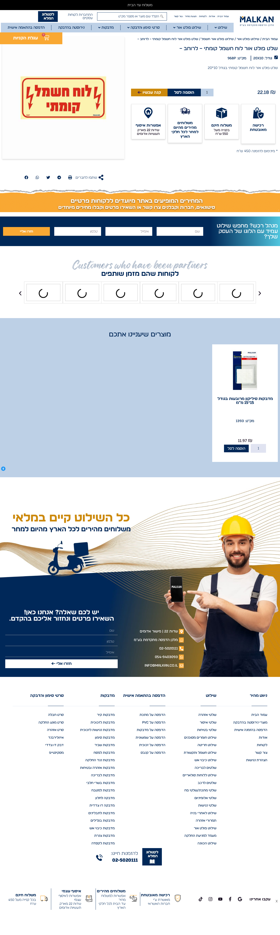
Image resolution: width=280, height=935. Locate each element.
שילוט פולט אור (248, 39)
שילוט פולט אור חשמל (217, 39)
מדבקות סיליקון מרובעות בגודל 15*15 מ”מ (245, 401)
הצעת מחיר (191, 16)
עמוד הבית (223, 16)
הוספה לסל (184, 93)
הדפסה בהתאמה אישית (144, 696)
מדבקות (107, 696)
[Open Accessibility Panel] (3, 469)
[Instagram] (210, 899)
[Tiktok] (200, 899)
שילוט (211, 696)
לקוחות (202, 16)
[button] (70, 177)
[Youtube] (220, 899)
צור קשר (178, 16)
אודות (212, 16)
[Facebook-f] (230, 899)
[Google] (240, 899)
